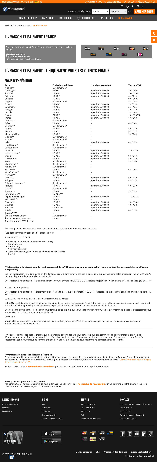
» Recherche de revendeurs (40, 366)
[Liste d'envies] (127, 6)
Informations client (88, 404)
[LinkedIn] (143, 434)
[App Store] (51, 434)
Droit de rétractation (141, 451)
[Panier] (153, 6)
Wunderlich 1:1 (126, 408)
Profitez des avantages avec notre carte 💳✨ (20, 1)
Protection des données (115, 451)
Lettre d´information (10, 404)
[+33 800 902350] (154, 33)
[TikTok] (150, 434)
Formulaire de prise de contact (132, 415)
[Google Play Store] (51, 441)
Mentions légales (84, 451)
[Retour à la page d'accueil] (13, 9)
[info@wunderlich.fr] (154, 40)
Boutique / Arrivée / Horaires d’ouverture (135, 404)
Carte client (46, 408)
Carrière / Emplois (49, 415)
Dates (44, 404)
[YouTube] (136, 434)
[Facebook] (122, 434)
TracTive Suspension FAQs (52, 418)
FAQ (82, 415)
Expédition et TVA (87, 408)
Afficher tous (144, 11)
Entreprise (46, 411)
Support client (125, 411)
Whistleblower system (128, 418)
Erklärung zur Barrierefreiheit (140, 456)
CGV (98, 451)
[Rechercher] (122, 6)
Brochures (6, 408)
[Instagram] (129, 434)
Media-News (7, 411)
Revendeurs (85, 411)
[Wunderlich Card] (12, 437)
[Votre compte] (132, 6)
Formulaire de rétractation (91, 418)
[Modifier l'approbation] (11, 457)
